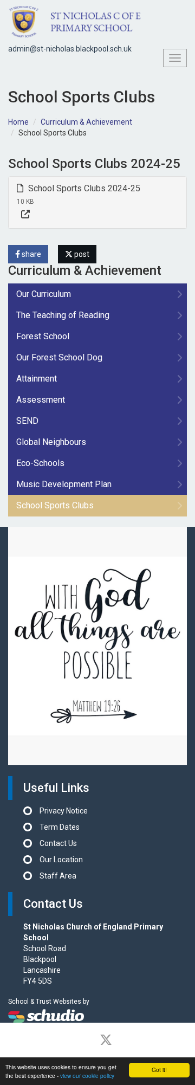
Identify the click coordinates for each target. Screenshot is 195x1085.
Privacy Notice (64, 810)
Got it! (159, 1069)
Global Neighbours (51, 442)
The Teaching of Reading (62, 315)
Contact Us (58, 843)
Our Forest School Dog (59, 357)
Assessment (40, 400)
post (81, 254)
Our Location (61, 859)
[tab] (97, 202)
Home (18, 122)
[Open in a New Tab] (25, 215)
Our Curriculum (43, 294)
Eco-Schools (40, 463)
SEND (27, 421)
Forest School (42, 336)
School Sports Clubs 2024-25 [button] (83, 188)
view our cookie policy (87, 1075)
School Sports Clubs (55, 505)
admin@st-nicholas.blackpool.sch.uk (70, 48)
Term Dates (60, 827)
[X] (106, 1040)
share (30, 254)
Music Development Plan (64, 484)
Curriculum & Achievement (86, 122)
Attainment (36, 378)
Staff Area (58, 875)
